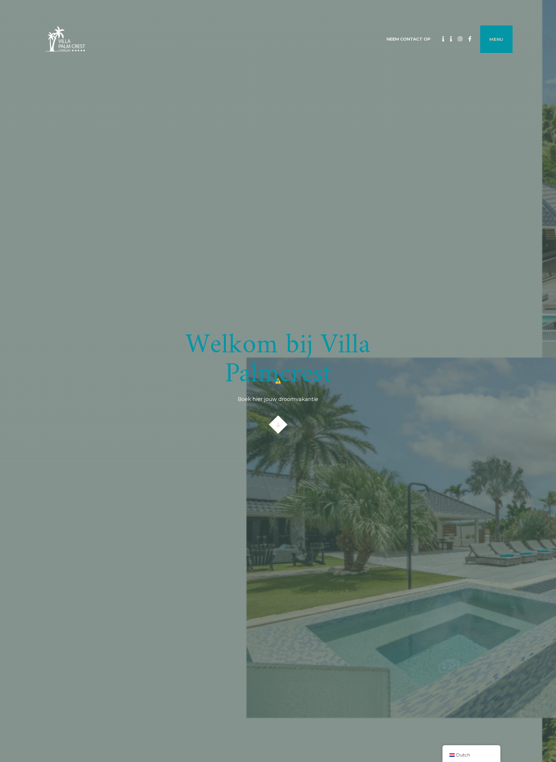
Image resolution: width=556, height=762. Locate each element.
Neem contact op (409, 39)
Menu (496, 39)
